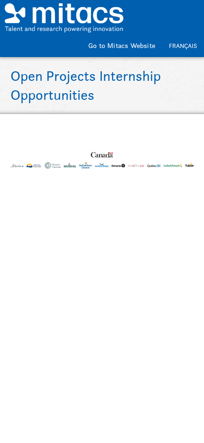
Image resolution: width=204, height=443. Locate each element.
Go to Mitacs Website (121, 45)
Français (183, 46)
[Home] (64, 13)
